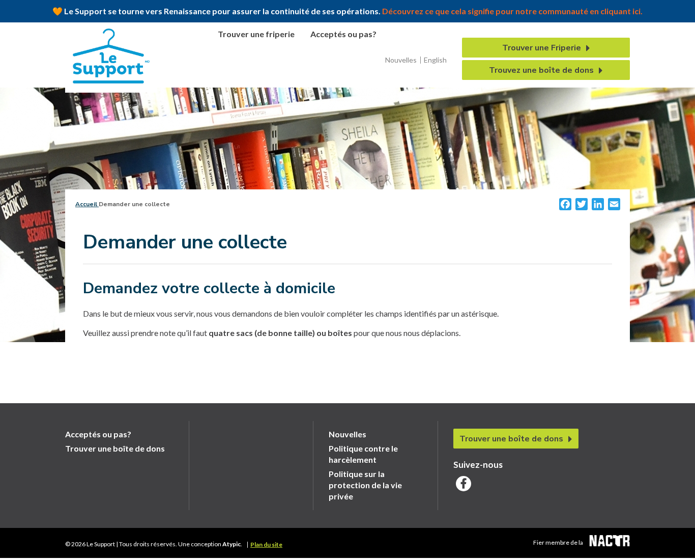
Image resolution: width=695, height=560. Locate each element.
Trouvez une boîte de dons (541, 70)
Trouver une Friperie (541, 47)
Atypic (231, 544)
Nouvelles (401, 60)
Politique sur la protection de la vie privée (365, 485)
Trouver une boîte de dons (115, 448)
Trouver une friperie (256, 34)
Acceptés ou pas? (343, 34)
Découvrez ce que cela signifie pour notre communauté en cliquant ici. (512, 11)
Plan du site (266, 545)
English (435, 60)
